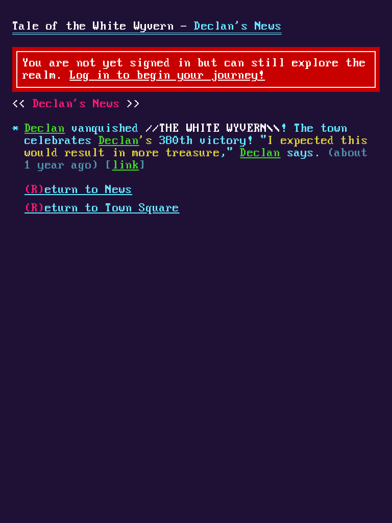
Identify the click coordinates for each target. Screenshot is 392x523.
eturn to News (78, 190)
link (125, 165)
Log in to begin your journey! (167, 75)
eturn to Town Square (102, 208)
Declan (44, 129)
